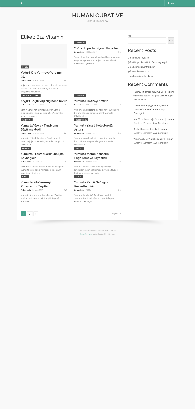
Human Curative (97, 15)
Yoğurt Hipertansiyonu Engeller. (96, 48)
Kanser (79, 148)
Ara (129, 35)
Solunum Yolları (30, 95)
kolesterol (81, 120)
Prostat (26, 148)
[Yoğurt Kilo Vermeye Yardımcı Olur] (44, 56)
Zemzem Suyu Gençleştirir (156, 123)
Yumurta (80, 95)
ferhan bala (26, 80)
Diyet (24, 176)
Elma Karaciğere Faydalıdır (141, 75)
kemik (78, 176)
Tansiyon (80, 43)
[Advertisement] (85, 285)
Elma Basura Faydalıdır (139, 57)
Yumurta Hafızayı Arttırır (91, 101)
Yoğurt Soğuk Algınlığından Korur (44, 101)
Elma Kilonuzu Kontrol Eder (141, 66)
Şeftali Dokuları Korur (138, 71)
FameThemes (86, 234)
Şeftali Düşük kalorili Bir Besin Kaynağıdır (148, 62)
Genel (25, 67)
